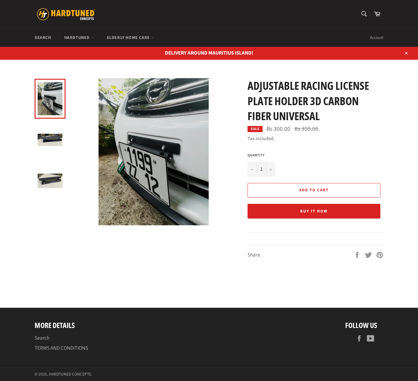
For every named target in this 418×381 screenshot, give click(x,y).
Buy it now (314, 211)
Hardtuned (77, 38)
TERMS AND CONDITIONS (61, 348)
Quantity (256, 155)
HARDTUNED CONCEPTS (70, 374)
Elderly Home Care (129, 38)
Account (376, 37)
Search (43, 38)
